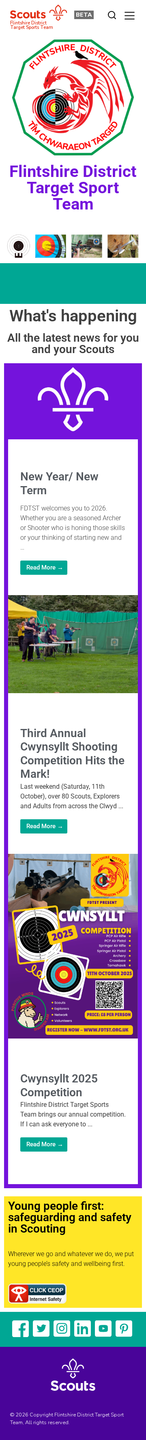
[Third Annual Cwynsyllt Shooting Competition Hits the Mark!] (73, 691)
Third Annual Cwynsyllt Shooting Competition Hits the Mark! (72, 754)
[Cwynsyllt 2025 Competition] (73, 1036)
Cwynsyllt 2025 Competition (59, 1085)
